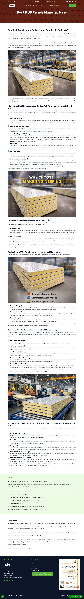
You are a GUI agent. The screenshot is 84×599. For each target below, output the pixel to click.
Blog (41, 5)
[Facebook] (70, 1)
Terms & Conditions (35, 570)
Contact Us (56, 5)
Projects (51, 5)
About (37, 5)
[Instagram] (72, 1)
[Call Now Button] (2, 596)
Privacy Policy (34, 568)
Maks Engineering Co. (29, 5)
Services (45, 5)
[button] (75, 596)
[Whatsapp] (67, 1)
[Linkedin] (75, 1)
